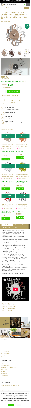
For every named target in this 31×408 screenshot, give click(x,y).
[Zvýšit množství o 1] (6, 91)
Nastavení (19, 405)
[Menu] (28, 4)
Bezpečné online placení (6, 390)
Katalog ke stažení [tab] (18, 225)
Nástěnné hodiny (12, 307)
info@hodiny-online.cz (8, 349)
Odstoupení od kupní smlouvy (7, 388)
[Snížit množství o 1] (6, 92)
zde (17, 402)
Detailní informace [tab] (7, 225)
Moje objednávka (4, 375)
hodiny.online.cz (6, 353)
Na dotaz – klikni (19, 151)
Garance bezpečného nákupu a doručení (10, 385)
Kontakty (3, 371)
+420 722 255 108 (7, 351)
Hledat (26, 7)
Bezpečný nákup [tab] (6, 227)
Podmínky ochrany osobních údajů (8, 367)
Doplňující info (4, 373)
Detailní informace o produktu (8, 96)
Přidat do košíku (14, 91)
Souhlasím (11, 405)
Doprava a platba (4, 369)
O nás (2, 363)
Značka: (5, 21)
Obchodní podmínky (5, 365)
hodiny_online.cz (7, 356)
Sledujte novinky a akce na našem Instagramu (5, 323)
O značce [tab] (16, 227)
